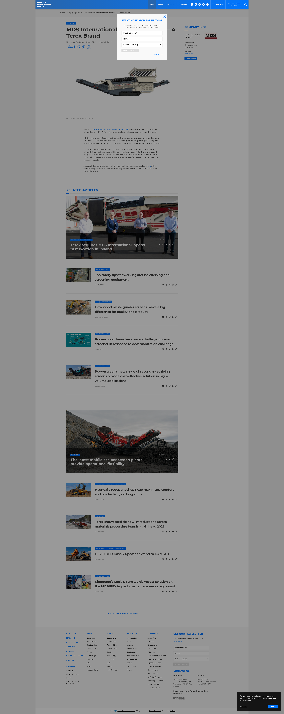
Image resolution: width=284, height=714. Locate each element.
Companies (182, 4)
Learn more (158, 54)
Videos (161, 4)
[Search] (245, 4)
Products (170, 4)
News (152, 4)
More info (243, 706)
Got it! (273, 706)
